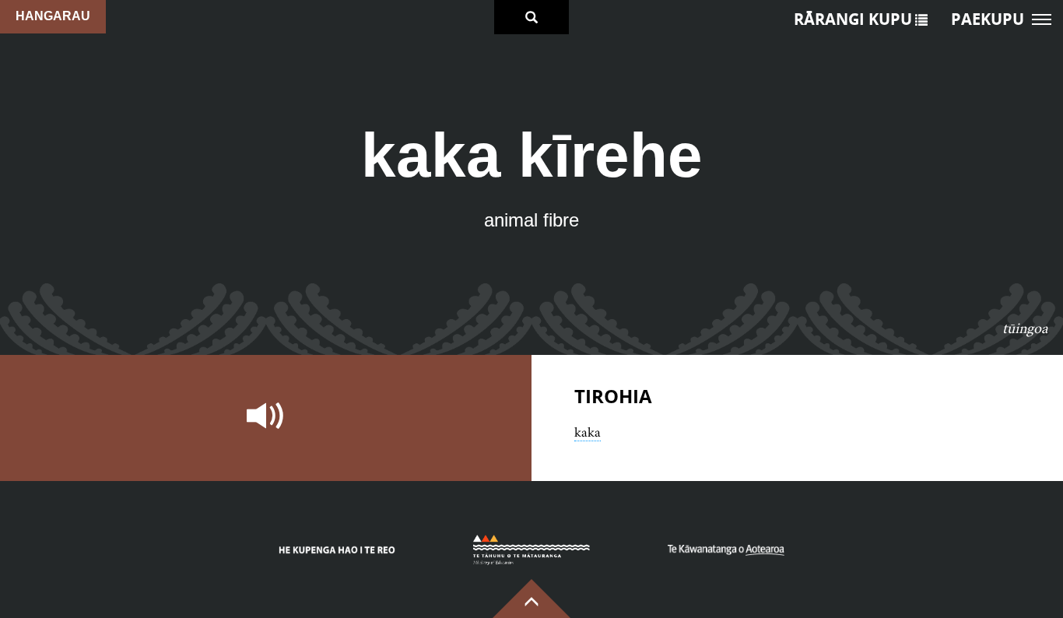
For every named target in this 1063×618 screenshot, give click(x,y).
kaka (587, 432)
